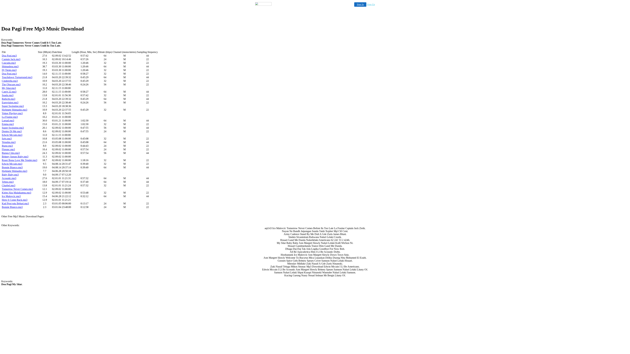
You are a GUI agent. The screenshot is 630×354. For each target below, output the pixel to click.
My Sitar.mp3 (9, 88)
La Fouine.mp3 (10, 117)
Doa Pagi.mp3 (9, 55)
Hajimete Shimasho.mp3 (14, 109)
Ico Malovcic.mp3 (11, 196)
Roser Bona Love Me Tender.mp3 (19, 160)
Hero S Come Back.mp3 (14, 199)
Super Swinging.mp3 (13, 106)
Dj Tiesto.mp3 (9, 70)
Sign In (360, 4)
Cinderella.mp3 (10, 80)
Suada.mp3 (7, 95)
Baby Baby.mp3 (10, 174)
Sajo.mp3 (7, 138)
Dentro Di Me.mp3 (12, 131)
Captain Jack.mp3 (11, 59)
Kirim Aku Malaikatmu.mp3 (16, 192)
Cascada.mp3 (9, 62)
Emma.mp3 (8, 124)
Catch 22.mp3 (9, 91)
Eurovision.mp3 (10, 102)
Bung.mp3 (7, 145)
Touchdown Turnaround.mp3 (17, 77)
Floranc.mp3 (8, 149)
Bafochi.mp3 (8, 99)
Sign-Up (371, 4)
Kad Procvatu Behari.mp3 (15, 203)
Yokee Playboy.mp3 (12, 113)
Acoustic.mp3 (9, 178)
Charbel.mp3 (8, 185)
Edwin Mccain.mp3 (12, 135)
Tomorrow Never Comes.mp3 (17, 189)
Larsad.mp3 (8, 120)
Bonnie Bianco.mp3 (12, 167)
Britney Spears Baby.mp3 (15, 156)
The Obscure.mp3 (11, 84)
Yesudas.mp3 (9, 142)
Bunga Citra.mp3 (11, 153)
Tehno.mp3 (8, 181)
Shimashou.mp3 (10, 66)
